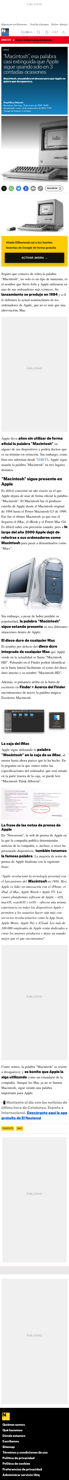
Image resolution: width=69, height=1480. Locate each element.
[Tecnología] (5, 32)
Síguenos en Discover (14, 24)
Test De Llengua (39, 24)
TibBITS (42, 459)
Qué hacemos (12, 1430)
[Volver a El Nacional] (26, 32)
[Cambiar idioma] (55, 32)
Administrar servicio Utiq (21, 1475)
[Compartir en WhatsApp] (11, 188)
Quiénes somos (13, 1424)
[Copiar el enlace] (40, 188)
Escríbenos (10, 1441)
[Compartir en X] (4, 188)
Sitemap (8, 1447)
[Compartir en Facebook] (26, 188)
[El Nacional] (34, 1417)
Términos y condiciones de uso (25, 1452)
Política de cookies (16, 1463)
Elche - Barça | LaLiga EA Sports (33, 40)
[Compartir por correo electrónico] (33, 188)
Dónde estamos (13, 1436)
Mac (19, 1128)
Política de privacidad (18, 1458)
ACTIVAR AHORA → (34, 257)
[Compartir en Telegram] (18, 188)
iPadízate (7, 1128)
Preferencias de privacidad (22, 1469)
